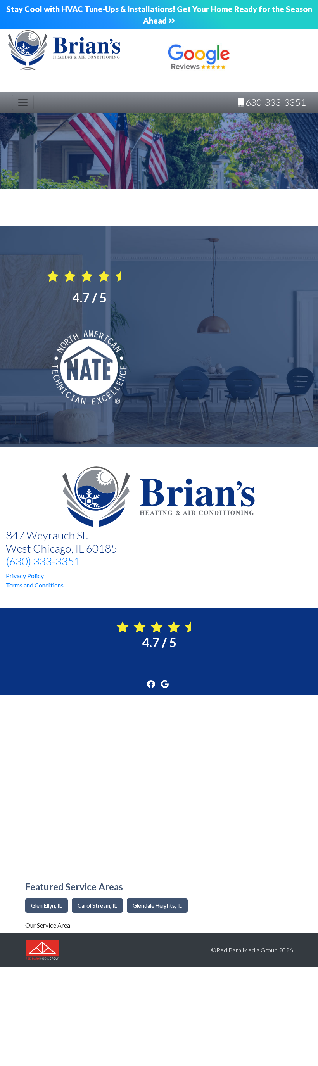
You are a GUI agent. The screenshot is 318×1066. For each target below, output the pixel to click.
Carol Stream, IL (97, 905)
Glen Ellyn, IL (46, 905)
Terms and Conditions (35, 585)
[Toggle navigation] (23, 102)
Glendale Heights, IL (157, 905)
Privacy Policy (25, 575)
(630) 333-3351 (43, 561)
